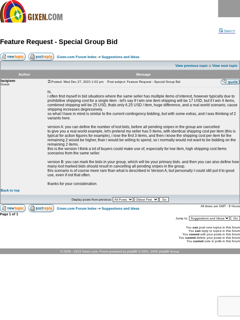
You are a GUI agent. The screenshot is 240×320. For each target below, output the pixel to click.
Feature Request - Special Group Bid (59, 42)
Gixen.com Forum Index (77, 57)
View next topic (225, 66)
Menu (229, 8)
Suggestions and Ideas (120, 57)
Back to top (10, 190)
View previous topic (191, 66)
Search (229, 31)
